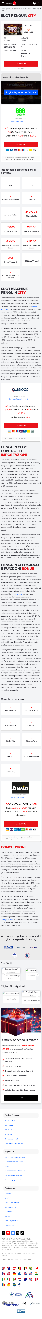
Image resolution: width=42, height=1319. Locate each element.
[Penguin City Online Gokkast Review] (19, 1279)
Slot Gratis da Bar (10, 1121)
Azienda (7, 1216)
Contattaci (8, 1212)
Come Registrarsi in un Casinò (15, 1157)
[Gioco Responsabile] (10, 1303)
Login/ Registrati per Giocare (21, 92)
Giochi (29, 9)
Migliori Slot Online (18, 9)
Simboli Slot (8, 1134)
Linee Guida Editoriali (12, 1203)
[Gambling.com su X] (3, 1233)
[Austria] (14, 1268)
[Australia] (8, 1268)
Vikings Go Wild (7, 919)
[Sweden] (14, 1284)
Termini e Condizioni (10, 1259)
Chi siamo (8, 1194)
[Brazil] (30, 1268)
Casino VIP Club (10, 1166)
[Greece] (19, 1273)
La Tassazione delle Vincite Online (16, 1171)
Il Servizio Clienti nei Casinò (14, 1162)
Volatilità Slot (9, 1130)
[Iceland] (25, 1273)
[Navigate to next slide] (37, 975)
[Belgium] (19, 1268)
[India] (36, 1273)
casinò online (17, 594)
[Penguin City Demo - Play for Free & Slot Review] (3, 1268)
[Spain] (8, 1284)
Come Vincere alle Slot (12, 1139)
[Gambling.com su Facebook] (13, 1233)
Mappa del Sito (9, 1225)
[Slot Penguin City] (8, 1279)
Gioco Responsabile (11, 1221)
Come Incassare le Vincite (13, 1175)
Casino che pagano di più (13, 1180)
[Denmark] (8, 1273)
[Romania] (3, 1284)
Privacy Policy (25, 1259)
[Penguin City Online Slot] (36, 1268)
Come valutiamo (10, 1207)
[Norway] (30, 1279)
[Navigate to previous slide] (4, 975)
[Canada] (3, 1273)
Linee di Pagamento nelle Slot (15, 1143)
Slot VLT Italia (9, 1125)
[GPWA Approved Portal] (21, 1311)
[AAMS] (15, 1295)
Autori (7, 1198)
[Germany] (14, 1273)
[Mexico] (14, 1279)
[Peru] (36, 1279)
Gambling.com (5, 9)
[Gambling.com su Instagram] (17, 1233)
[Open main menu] (3, 3)
